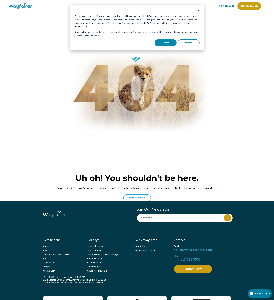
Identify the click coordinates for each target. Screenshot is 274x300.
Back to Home (137, 197)
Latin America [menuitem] (50, 262)
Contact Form (193, 269)
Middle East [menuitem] (49, 270)
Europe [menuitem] (46, 266)
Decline (188, 42)
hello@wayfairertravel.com (193, 250)
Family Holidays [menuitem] (95, 258)
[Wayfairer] (23, 6)
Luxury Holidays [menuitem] (95, 246)
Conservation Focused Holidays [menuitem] (102, 254)
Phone (177, 256)
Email (176, 246)
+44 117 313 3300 (225, 6)
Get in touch (249, 6)
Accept (165, 42)
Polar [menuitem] (45, 258)
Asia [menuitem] (45, 250)
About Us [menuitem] (140, 246)
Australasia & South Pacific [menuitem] (56, 254)
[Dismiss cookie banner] (199, 11)
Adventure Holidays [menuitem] (97, 270)
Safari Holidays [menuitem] (94, 262)
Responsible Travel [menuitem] (145, 250)
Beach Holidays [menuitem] (94, 250)
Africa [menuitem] (46, 246)
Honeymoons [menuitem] (93, 266)
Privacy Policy (80, 26)
